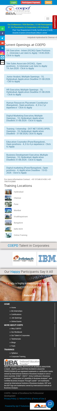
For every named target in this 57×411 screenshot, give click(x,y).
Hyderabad (18, 191)
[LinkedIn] (2, 47)
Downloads (31, 32)
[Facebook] (2, 33)
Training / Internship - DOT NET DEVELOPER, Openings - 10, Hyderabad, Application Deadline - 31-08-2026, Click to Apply (28, 131)
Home (13, 307)
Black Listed (42, 32)
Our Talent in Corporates (20, 335)
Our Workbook (16, 332)
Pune (16, 204)
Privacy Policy (10, 398)
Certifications (16, 314)
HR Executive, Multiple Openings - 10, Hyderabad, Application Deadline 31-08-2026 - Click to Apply (28, 92)
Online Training (20, 235)
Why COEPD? (16, 328)
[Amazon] (2, 62)
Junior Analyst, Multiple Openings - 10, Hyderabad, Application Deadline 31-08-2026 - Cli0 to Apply (28, 79)
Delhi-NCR (18, 229)
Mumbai (17, 210)
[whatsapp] (2, 28)
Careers (23, 32)
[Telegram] (2, 57)
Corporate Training (18, 356)
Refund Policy (25, 398)
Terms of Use (38, 398)
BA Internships (16, 311)
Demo (48, 2)
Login (13, 2)
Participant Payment (31, 2)
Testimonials (16, 339)
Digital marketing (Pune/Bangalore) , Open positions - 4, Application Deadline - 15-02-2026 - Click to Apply (27, 170)
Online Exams (16, 321)
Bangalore (18, 222)
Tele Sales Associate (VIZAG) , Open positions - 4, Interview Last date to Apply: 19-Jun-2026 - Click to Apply (26, 66)
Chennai (17, 198)
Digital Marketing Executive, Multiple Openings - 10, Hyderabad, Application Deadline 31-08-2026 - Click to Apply (25, 118)
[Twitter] (2, 38)
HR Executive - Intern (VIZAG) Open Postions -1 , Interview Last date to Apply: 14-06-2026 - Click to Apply (28, 53)
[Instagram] (2, 52)
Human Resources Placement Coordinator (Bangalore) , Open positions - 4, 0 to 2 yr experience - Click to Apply (27, 105)
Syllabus (14, 353)
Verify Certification (39, 30)
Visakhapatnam (21, 216)
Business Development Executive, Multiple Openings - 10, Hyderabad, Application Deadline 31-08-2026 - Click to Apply (27, 157)
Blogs (13, 342)
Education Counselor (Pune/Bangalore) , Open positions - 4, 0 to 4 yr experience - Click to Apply (28, 144)
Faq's (13, 346)
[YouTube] (2, 43)
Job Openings (16, 318)
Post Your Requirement (21, 30)
